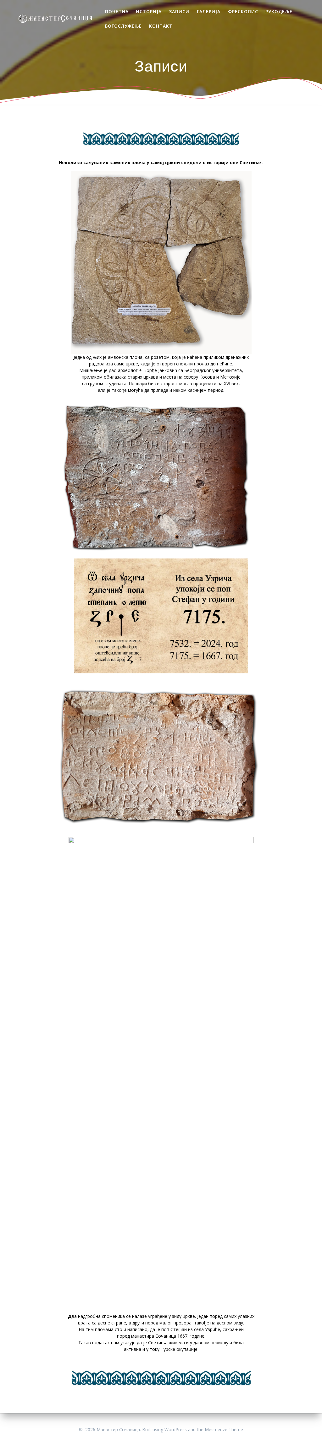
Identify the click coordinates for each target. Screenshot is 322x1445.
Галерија (208, 11)
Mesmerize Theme (224, 1429)
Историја (149, 11)
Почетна (117, 11)
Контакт (161, 26)
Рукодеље (278, 11)
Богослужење (123, 26)
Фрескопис (243, 11)
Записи (179, 11)
